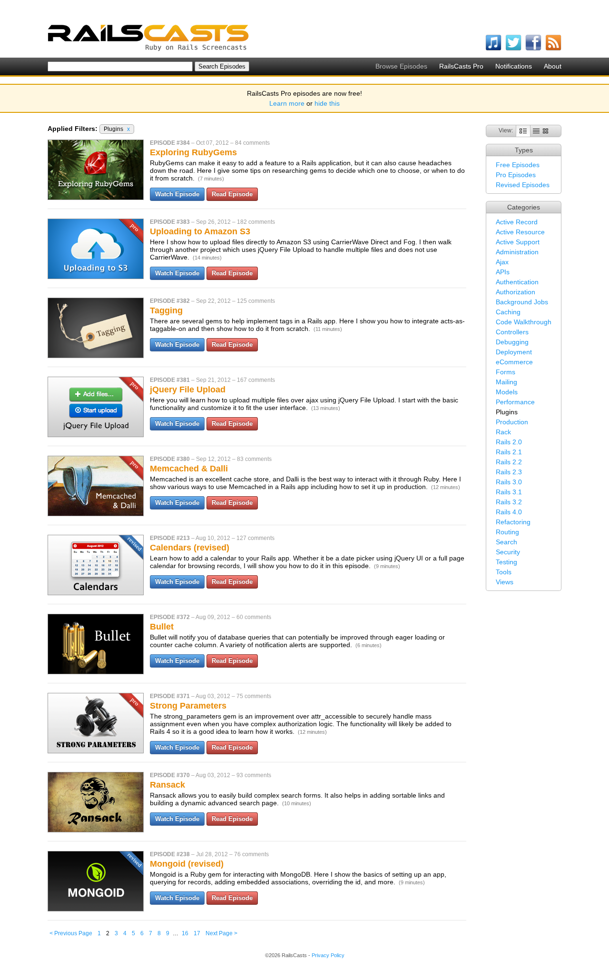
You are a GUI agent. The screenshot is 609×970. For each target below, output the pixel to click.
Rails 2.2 (509, 462)
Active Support (518, 242)
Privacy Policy (328, 955)
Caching (508, 312)
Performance (515, 402)
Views (504, 582)
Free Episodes (518, 165)
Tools (503, 572)
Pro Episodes (516, 175)
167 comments (256, 380)
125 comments (256, 301)
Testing (506, 562)
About (552, 66)
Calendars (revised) (189, 547)
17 (197, 933)
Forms (505, 372)
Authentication (517, 282)
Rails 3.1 (509, 492)
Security (508, 552)
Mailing (506, 382)
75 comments (253, 696)
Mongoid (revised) (187, 864)
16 (185, 933)
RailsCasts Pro (461, 66)
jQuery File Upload (188, 389)
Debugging (512, 342)
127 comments (255, 538)
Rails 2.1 (509, 452)
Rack (503, 432)
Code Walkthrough (523, 322)
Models (507, 392)
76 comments (251, 854)
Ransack (167, 785)
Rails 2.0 (509, 442)
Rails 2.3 (509, 472)
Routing (507, 532)
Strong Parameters (188, 705)
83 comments (254, 459)
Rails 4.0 (509, 512)
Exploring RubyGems (193, 152)
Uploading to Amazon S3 (200, 231)
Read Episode (232, 194)
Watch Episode (177, 194)
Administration (517, 252)
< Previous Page (70, 933)
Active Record (517, 222)
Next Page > (221, 933)
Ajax (502, 262)
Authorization (515, 292)
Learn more (286, 103)
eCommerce (514, 362)
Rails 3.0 (509, 482)
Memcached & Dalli (189, 468)
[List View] (536, 130)
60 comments (253, 617)
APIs (503, 272)
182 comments (256, 222)
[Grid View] (545, 130)
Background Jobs (522, 302)
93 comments (253, 775)
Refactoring (513, 522)
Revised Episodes (523, 185)
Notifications (513, 66)
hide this (327, 103)
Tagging (166, 310)
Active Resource (520, 232)
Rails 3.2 (509, 502)
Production (512, 422)
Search (506, 542)
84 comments (252, 143)
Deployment (514, 352)
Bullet (162, 626)
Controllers (512, 332)
